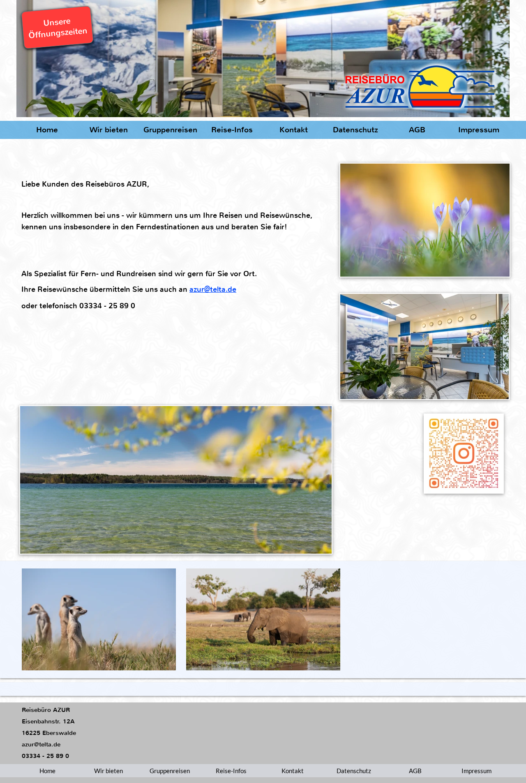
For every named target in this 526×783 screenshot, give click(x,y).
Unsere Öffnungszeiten (58, 28)
